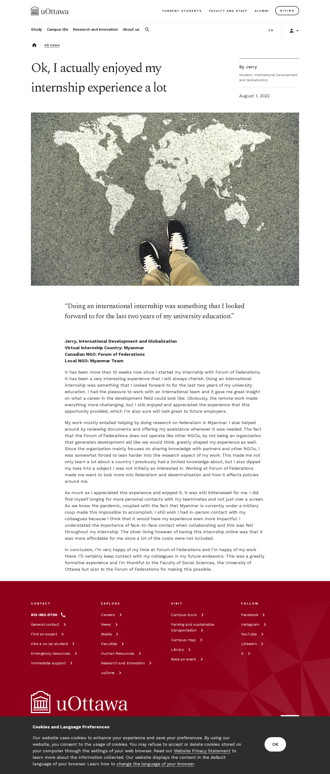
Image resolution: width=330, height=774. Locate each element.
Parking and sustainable (192, 627)
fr (271, 30)
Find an (44, 634)
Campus (184, 614)
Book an (183, 659)
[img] (50, 11)
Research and (123, 663)
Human (117, 653)
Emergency (50, 653)
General (45, 624)
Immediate (48, 663)
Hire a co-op (49, 643)
